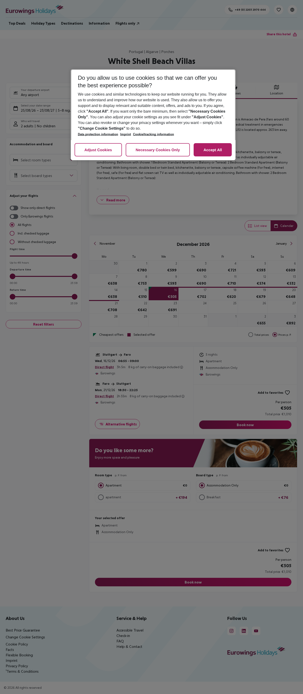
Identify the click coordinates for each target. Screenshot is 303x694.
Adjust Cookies (98, 150)
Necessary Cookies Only (158, 150)
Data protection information (98, 134)
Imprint (125, 134)
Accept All (213, 150)
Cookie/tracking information (153, 134)
